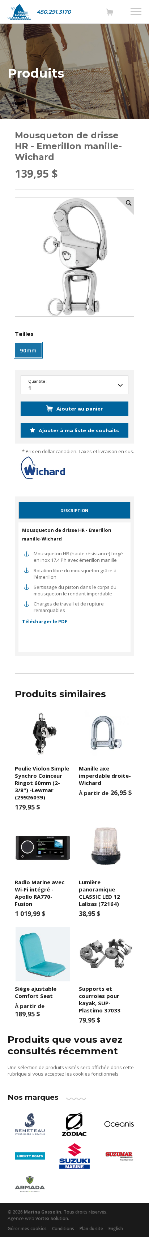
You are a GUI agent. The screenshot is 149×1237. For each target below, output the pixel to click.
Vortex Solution (51, 1218)
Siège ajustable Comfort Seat (35, 992)
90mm (28, 350)
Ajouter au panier (79, 409)
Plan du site (91, 1228)
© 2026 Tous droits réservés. (57, 1212)
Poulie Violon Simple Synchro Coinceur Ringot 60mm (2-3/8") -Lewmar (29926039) (42, 783)
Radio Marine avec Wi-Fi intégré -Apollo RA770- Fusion (39, 892)
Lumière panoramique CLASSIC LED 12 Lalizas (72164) (99, 892)
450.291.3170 (54, 11)
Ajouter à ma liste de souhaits (78, 430)
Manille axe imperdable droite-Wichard (105, 775)
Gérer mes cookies (27, 1228)
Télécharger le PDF (44, 621)
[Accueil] (19, 11)
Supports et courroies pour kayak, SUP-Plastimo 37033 (99, 999)
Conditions (63, 1228)
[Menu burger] (136, 11)
